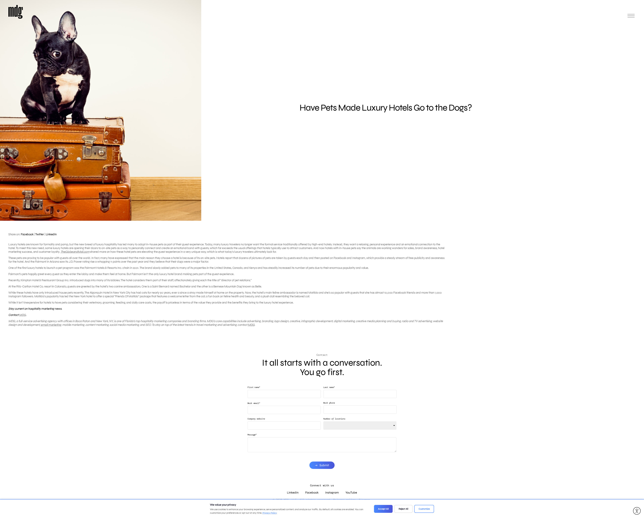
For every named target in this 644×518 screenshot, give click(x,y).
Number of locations (334, 418)
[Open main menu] (631, 17)
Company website (256, 418)
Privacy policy (344, 499)
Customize (424, 508)
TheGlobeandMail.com (75, 252)
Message (252, 434)
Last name (329, 387)
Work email (254, 403)
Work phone (329, 403)
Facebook (27, 234)
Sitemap (364, 499)
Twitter (39, 234)
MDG (22, 315)
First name (254, 387)
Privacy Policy (269, 512)
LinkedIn (51, 234)
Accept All (383, 508)
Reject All (403, 508)
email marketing (51, 325)
